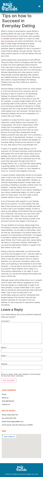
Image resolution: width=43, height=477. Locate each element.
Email (4, 356)
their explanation (7, 41)
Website (4, 364)
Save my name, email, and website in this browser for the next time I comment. (20, 375)
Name (4, 347)
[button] (39, 6)
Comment (5, 321)
